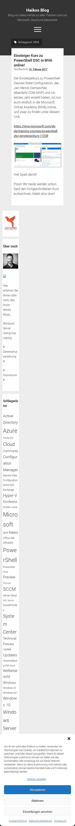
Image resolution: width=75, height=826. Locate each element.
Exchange (8, 490)
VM (7, 665)
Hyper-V (10, 495)
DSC (12, 485)
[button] (69, 739)
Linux (14, 507)
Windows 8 (9, 688)
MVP (5, 533)
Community (10, 451)
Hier (5, 285)
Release (7, 583)
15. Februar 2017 (38, 69)
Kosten (7, 507)
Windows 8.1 (10, 692)
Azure (10, 430)
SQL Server (8, 600)
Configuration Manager (10, 463)
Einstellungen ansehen (37, 811)
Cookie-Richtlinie (18, 820)
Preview (9, 577)
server (6, 595)
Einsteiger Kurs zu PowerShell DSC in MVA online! (33, 60)
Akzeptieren (37, 789)
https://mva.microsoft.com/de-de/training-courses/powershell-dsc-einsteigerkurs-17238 (36, 131)
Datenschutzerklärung (40, 820)
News (13, 532)
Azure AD (8, 437)
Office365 (8, 542)
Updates (10, 654)
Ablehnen (37, 800)
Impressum (60, 820)
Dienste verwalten (36, 779)
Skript (14, 595)
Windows (9, 682)
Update (7, 649)
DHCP (6, 485)
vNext (12, 665)
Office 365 (9, 538)
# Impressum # (10, 375)
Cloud (9, 444)
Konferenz (10, 501)
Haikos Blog (37, 10)
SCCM (9, 589)
